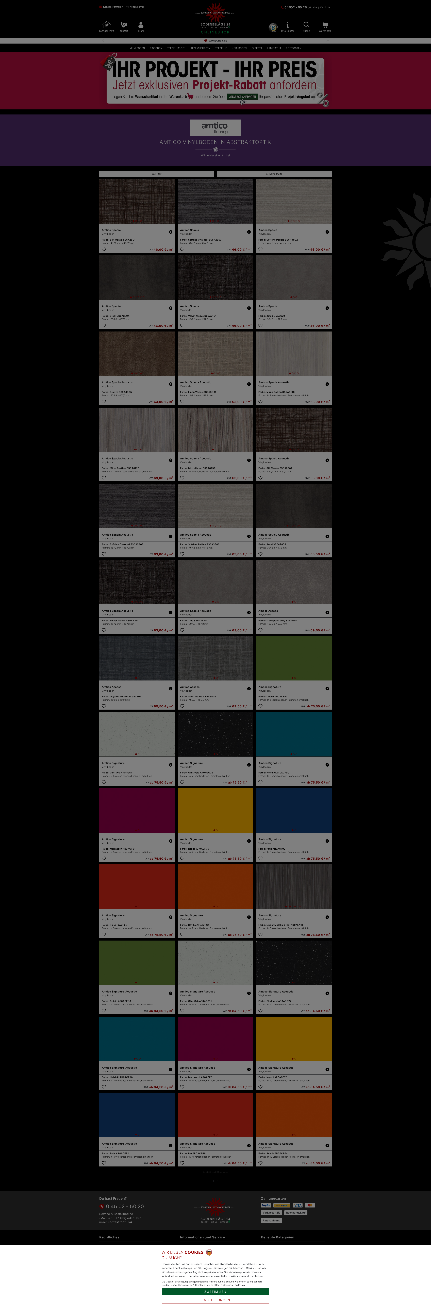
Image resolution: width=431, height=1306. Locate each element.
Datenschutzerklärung (233, 1285)
